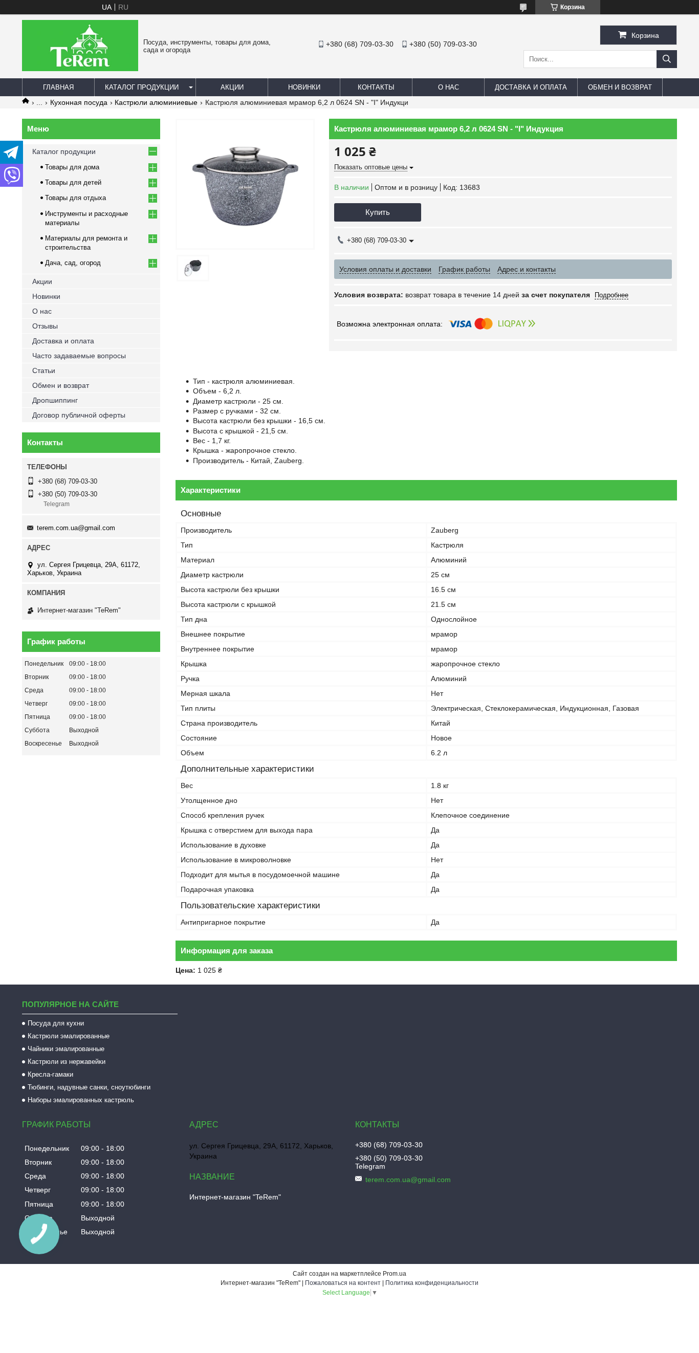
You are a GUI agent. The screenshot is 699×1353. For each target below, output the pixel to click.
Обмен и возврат (620, 87)
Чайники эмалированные (66, 1049)
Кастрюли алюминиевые (156, 102)
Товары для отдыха (75, 198)
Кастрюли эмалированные (69, 1036)
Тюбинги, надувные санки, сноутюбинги (89, 1087)
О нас (448, 87)
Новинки (304, 87)
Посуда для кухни (56, 1023)
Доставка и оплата (531, 87)
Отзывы (45, 326)
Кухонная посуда (78, 102)
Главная (58, 87)
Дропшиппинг (55, 400)
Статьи (43, 370)
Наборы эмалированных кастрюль (81, 1100)
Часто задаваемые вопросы (79, 356)
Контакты (376, 87)
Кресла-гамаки (50, 1074)
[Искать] (667, 59)
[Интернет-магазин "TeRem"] (80, 68)
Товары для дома (72, 167)
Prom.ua (394, 1273)
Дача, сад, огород (73, 263)
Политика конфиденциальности (431, 1282)
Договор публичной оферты (78, 415)
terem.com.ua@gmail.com (76, 528)
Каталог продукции (142, 87)
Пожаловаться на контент (343, 1282)
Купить (377, 212)
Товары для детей (73, 182)
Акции (232, 87)
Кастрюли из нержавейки (66, 1061)
